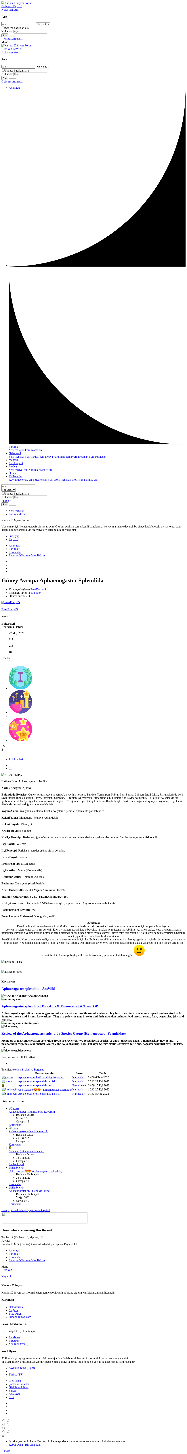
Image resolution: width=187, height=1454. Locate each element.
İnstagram (14, 1340)
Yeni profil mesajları (76, 456)
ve (28, 1069)
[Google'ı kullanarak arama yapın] (12, 36)
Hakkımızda (16, 1307)
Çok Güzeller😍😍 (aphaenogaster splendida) (45, 1089)
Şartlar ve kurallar (19, 1384)
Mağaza (13, 459)
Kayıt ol (6, 1276)
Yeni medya (32, 456)
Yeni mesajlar (16, 450)
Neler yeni (15, 453)
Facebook (14, 1337)
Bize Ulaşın (15, 1313)
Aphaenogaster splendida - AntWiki (28, 989)
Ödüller (13, 473)
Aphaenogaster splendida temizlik (37, 1081)
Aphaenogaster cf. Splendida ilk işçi (39, 1093)
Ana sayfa (14, 87)
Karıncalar (78, 1077)
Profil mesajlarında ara (85, 479)
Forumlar (14, 446)
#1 (10, 768)
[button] (4, 42)
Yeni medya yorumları (52, 456)
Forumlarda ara (34, 450)
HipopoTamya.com (20, 1316)
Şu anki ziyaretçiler (36, 479)
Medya (13, 466)
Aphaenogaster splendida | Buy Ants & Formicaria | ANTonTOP (49, 1006)
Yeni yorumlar (31, 469)
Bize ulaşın (15, 1380)
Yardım (13, 1390)
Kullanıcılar (15, 476)
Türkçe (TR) (16, 1374)
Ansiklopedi (16, 463)
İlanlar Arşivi (79, 1085)
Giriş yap (6, 1269)
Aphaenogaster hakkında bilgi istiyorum (41, 1077)
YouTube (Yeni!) (18, 1344)
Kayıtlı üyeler (16, 479)
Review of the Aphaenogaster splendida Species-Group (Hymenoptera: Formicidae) (63, 1033)
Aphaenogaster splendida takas (36, 1085)
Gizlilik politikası (18, 1387)
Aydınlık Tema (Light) (22, 1367)
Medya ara (46, 469)
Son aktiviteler (97, 456)
